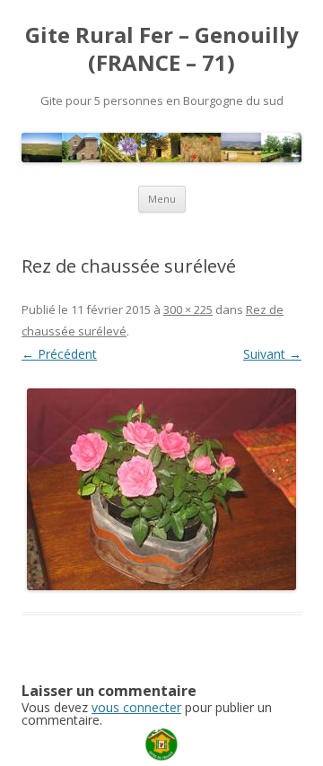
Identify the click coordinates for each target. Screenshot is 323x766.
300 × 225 (188, 309)
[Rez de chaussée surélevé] (161, 489)
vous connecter (136, 707)
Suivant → (272, 353)
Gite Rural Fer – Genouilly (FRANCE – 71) (162, 49)
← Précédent (59, 353)
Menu (162, 198)
